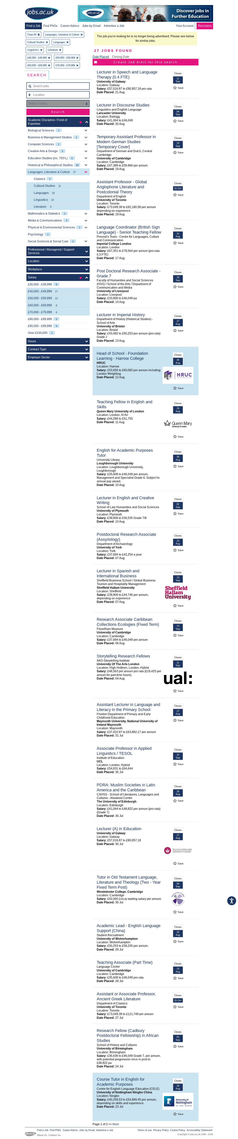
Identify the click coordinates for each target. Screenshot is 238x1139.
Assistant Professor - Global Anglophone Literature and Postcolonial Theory (122, 187)
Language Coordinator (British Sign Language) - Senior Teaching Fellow (129, 230)
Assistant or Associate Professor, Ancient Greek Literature (126, 996)
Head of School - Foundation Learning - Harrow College (122, 356)
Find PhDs (50, 25)
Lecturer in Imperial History (121, 314)
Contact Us (55, 1135)
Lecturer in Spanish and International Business (118, 573)
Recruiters (205, 25)
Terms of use (145, 1130)
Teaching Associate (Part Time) (124, 962)
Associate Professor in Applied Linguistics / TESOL (124, 751)
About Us (42, 1135)
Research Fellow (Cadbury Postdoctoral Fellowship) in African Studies (128, 1035)
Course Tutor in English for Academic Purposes (120, 1082)
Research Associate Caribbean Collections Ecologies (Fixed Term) (128, 622)
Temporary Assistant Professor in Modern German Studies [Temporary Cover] (126, 141)
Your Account (184, 25)
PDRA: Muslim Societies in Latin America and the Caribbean (126, 787)
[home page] (41, 14)
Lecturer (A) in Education (119, 828)
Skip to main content (14, 3)
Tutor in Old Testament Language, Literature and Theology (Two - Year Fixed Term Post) (129, 882)
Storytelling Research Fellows (123, 656)
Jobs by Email (91, 25)
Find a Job (33, 25)
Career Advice (69, 25)
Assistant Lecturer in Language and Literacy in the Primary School (128, 707)
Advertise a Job (114, 25)
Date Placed (101, 56)
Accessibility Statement (199, 1130)
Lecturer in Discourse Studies (123, 105)
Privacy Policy (161, 1130)
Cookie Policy (177, 1130)
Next (115, 1124)
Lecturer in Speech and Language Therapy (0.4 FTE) (127, 74)
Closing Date (120, 56)
